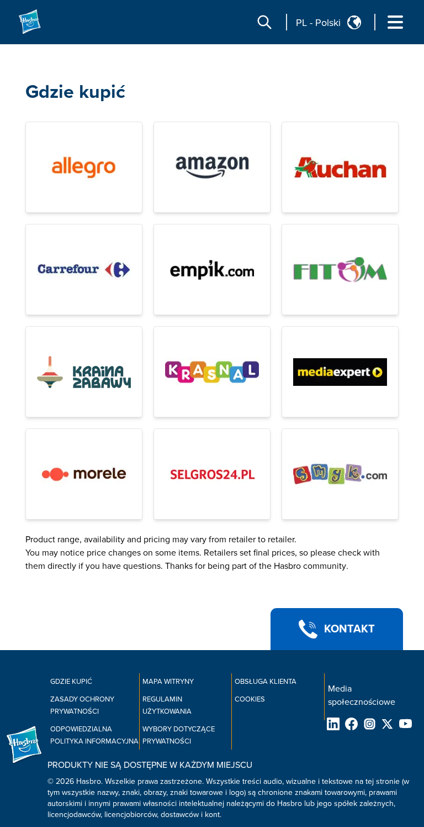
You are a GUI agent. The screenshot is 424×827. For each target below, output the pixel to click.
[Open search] (264, 22)
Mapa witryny (168, 681)
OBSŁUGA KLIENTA (265, 681)
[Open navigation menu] (395, 22)
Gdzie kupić (75, 92)
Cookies (250, 699)
